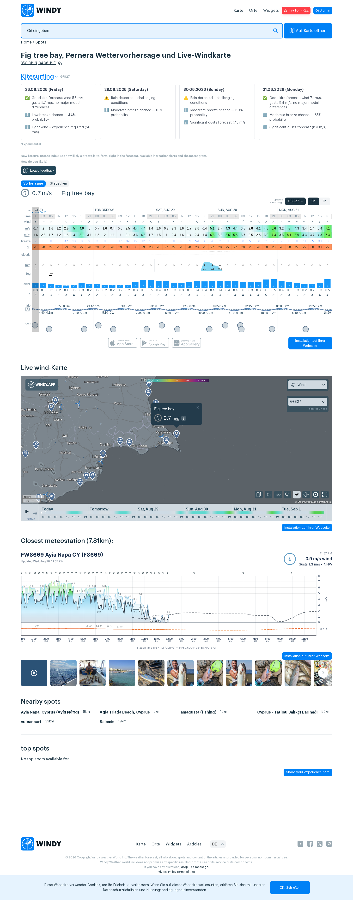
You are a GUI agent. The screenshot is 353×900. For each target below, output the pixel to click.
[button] (60, 63)
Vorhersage (33, 183)
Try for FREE (299, 10)
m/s (47, 193)
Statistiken (58, 183)
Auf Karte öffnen (311, 31)
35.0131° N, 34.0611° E (38, 63)
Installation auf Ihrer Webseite (310, 343)
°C (28, 247)
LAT (27, 309)
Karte (238, 10)
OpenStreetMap (307, 501)
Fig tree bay (78, 193)
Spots (40, 42)
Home (26, 42)
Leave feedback (42, 170)
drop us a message (194, 867)
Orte (253, 10)
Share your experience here (308, 772)
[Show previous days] (35, 513)
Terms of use (186, 871)
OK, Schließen (290, 887)
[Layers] (259, 494)
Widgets (271, 10)
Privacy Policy (167, 871)
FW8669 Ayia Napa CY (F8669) (62, 555)
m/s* (27, 235)
